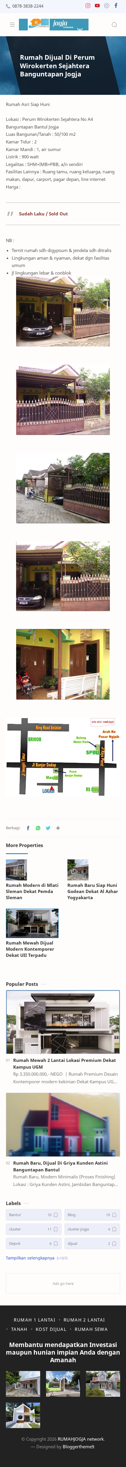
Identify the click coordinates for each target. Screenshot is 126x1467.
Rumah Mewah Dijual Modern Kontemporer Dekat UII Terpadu (30, 949)
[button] (88, 7)
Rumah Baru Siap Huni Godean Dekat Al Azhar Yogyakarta (92, 891)
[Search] (114, 24)
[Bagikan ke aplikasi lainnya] (58, 828)
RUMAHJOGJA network (81, 1439)
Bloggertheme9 (78, 1446)
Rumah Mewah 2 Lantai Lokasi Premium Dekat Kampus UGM (64, 1063)
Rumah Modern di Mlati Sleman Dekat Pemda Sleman (32, 891)
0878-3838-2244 (27, 6)
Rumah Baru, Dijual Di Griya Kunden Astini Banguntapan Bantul (60, 1166)
